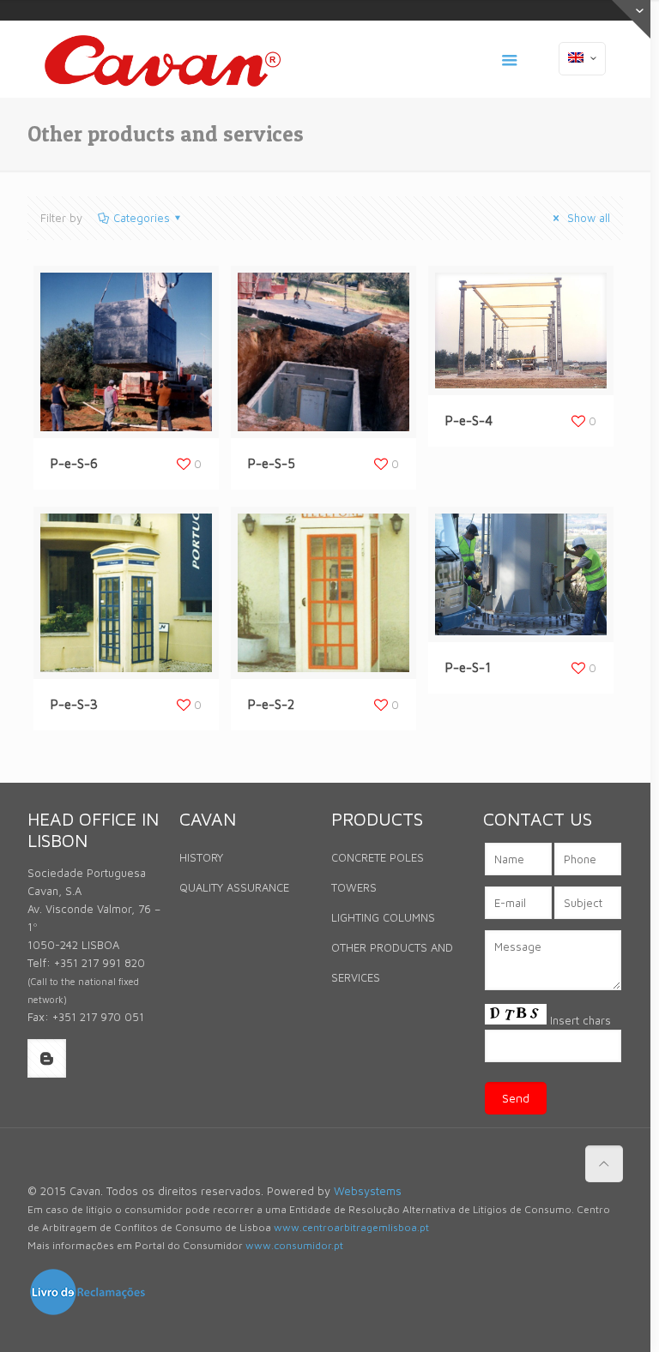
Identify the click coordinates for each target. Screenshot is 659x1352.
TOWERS (354, 887)
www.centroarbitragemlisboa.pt (351, 1227)
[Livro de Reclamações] (87, 1312)
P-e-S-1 (468, 667)
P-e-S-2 (271, 704)
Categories (141, 218)
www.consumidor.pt (294, 1245)
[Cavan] (163, 59)
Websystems (368, 1191)
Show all (587, 218)
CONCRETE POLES (377, 857)
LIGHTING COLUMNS (383, 917)
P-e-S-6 (74, 463)
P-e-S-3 (74, 704)
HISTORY (201, 857)
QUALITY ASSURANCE (234, 887)
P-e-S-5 (271, 463)
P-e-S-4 (469, 420)
